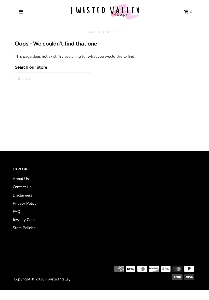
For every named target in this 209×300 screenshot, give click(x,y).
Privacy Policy (24, 203)
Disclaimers (22, 195)
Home (91, 32)
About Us (21, 178)
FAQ (16, 211)
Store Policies (24, 227)
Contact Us (22, 186)
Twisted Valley (58, 279)
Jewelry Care (24, 219)
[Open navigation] (21, 12)
